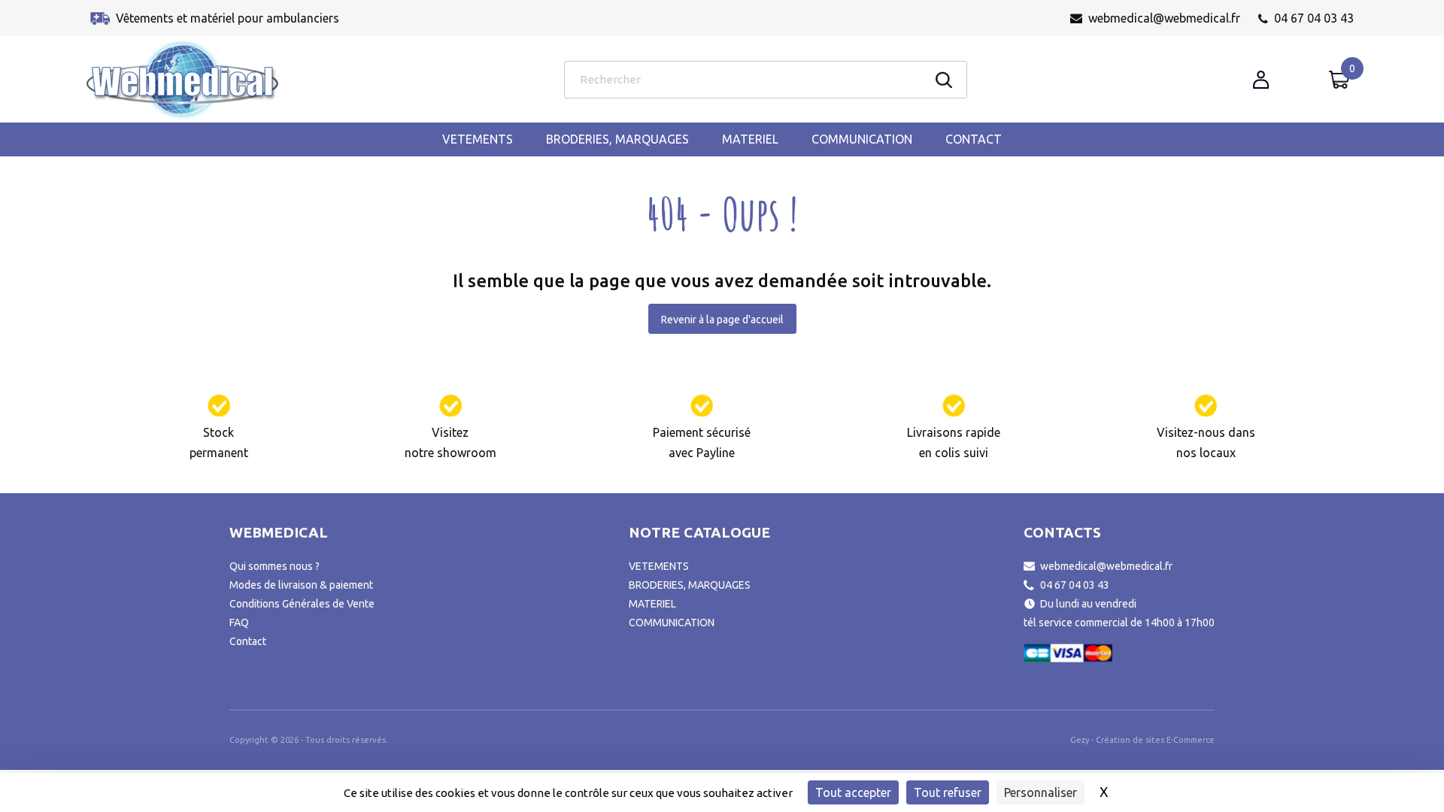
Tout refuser (947, 792)
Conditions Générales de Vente (302, 604)
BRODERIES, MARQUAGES (617, 139)
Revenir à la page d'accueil (722, 320)
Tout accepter (853, 792)
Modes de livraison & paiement (301, 585)
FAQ (239, 623)
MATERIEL (750, 139)
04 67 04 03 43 (1314, 18)
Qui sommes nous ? (274, 566)
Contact (973, 139)
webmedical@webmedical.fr (1164, 18)
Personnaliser (1040, 792)
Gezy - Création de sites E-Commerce (1142, 739)
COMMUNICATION (861, 139)
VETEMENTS (477, 139)
